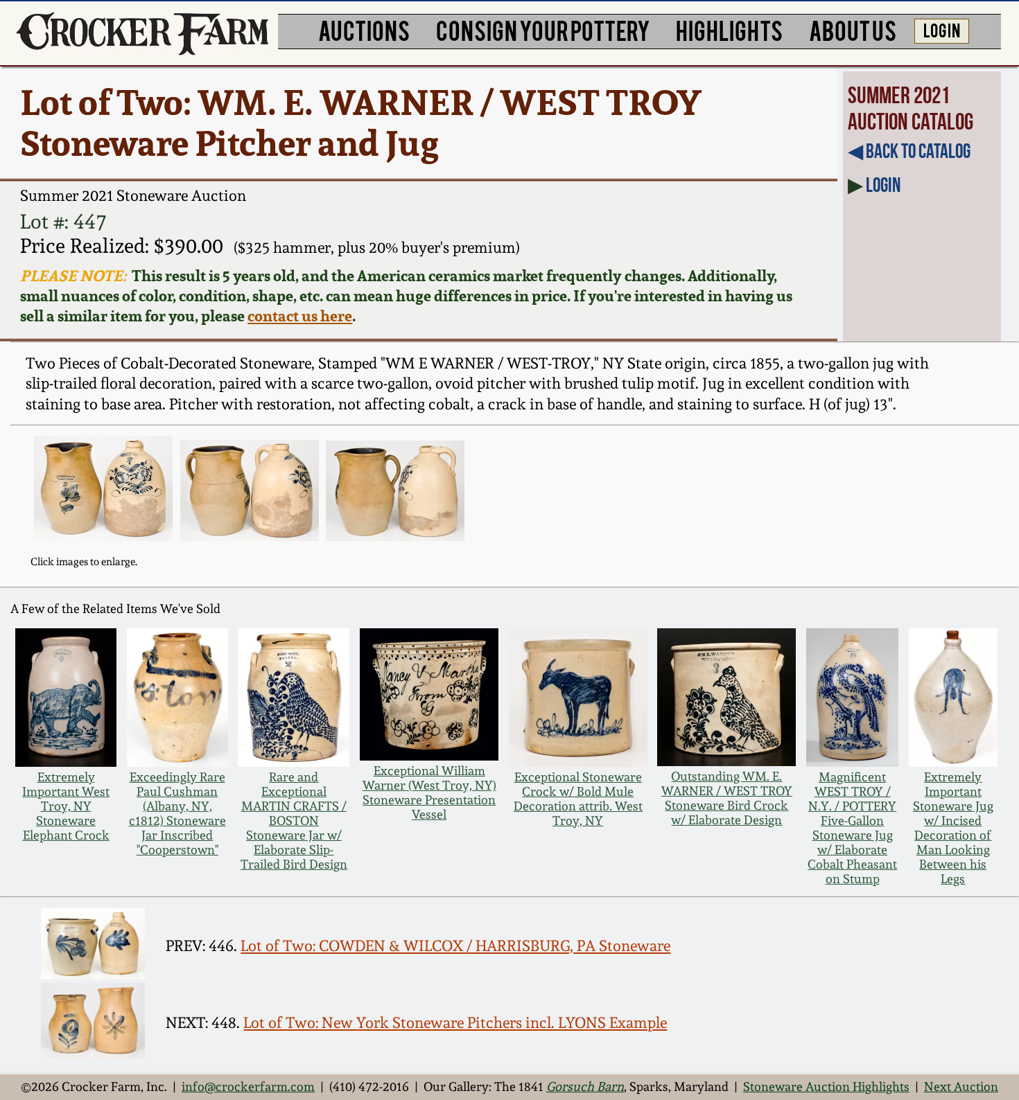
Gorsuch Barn (585, 1086)
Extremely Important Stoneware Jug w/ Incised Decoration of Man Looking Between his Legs (953, 828)
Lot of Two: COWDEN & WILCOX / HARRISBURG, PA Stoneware (455, 946)
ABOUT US (852, 29)
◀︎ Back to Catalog (909, 151)
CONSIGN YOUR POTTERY (543, 29)
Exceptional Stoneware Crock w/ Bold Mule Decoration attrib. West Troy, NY (578, 799)
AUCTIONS (364, 29)
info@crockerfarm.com (248, 1086)
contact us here (299, 315)
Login (883, 185)
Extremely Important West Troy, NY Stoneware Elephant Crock (66, 806)
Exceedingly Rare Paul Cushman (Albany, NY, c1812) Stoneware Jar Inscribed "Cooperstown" (177, 813)
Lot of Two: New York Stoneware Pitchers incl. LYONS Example (455, 1022)
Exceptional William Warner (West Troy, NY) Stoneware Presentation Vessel (429, 792)
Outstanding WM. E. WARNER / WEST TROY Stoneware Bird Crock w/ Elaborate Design (726, 798)
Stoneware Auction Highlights (826, 1086)
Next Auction (961, 1086)
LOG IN (941, 29)
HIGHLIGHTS (729, 29)
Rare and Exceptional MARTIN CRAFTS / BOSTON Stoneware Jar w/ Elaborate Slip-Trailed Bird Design (294, 820)
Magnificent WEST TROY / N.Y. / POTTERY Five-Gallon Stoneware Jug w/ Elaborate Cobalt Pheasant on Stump (852, 828)
